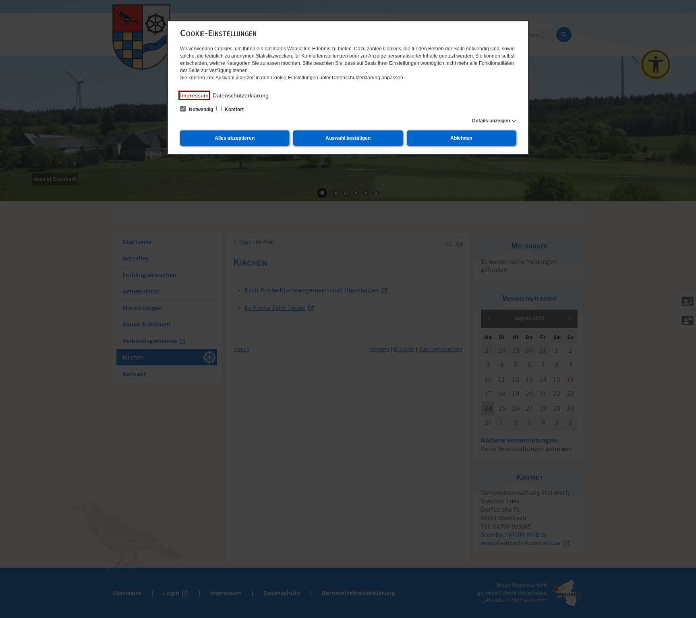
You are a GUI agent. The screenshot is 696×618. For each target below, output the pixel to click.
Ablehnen (461, 138)
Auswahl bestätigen (348, 138)
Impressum (194, 95)
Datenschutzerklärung (241, 95)
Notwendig (201, 109)
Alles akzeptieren (235, 138)
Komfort (234, 109)
